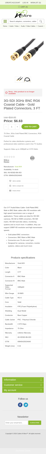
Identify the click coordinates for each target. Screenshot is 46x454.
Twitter (26, 405)
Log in (25, 3)
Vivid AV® (18, 167)
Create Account (12, 3)
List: (6, 117)
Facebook (20, 405)
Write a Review (6, 161)
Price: (8, 121)
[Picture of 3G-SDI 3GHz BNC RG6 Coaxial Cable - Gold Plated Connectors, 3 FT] (19, 80)
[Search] (41, 21)
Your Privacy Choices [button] (23, 450)
